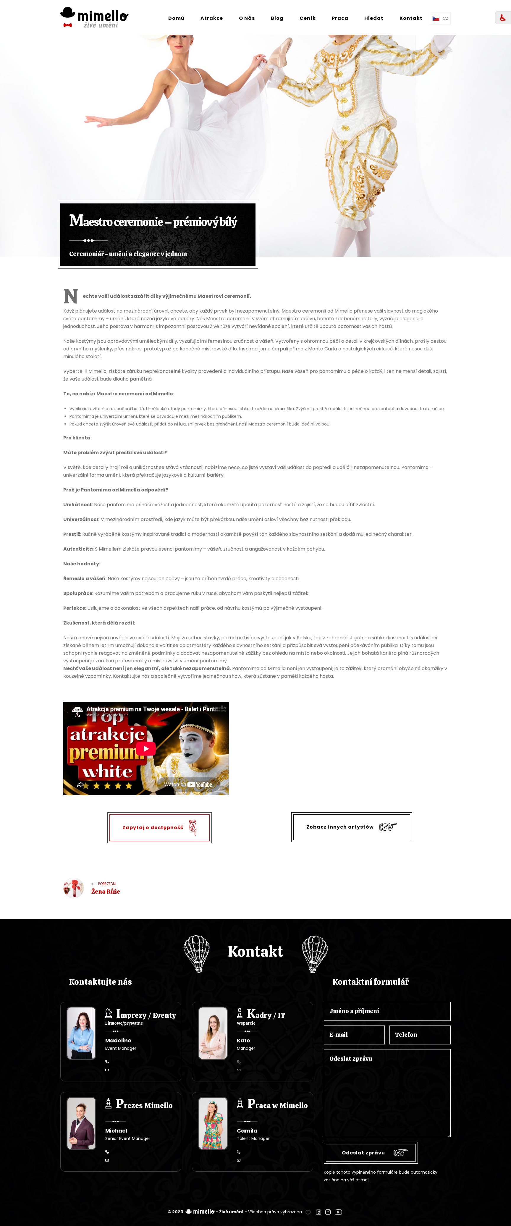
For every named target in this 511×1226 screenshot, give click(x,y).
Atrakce (211, 18)
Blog (277, 18)
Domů (176, 18)
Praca (340, 18)
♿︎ (503, 18)
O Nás (247, 18)
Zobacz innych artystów (340, 827)
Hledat (374, 18)
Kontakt (411, 18)
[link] (308, 1212)
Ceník (308, 18)
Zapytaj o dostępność (153, 827)
